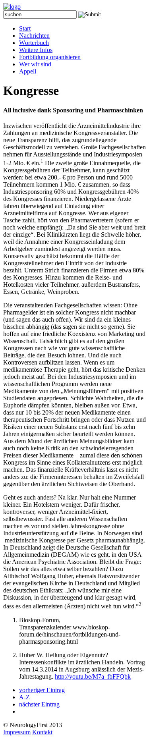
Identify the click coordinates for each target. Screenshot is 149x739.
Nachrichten (34, 35)
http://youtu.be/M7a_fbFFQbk (93, 676)
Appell (27, 71)
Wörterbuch (34, 42)
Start (25, 28)
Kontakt (42, 732)
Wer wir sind (35, 64)
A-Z (24, 697)
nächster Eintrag (39, 704)
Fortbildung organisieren (50, 57)
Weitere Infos (35, 49)
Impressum (17, 732)
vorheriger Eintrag (42, 690)
